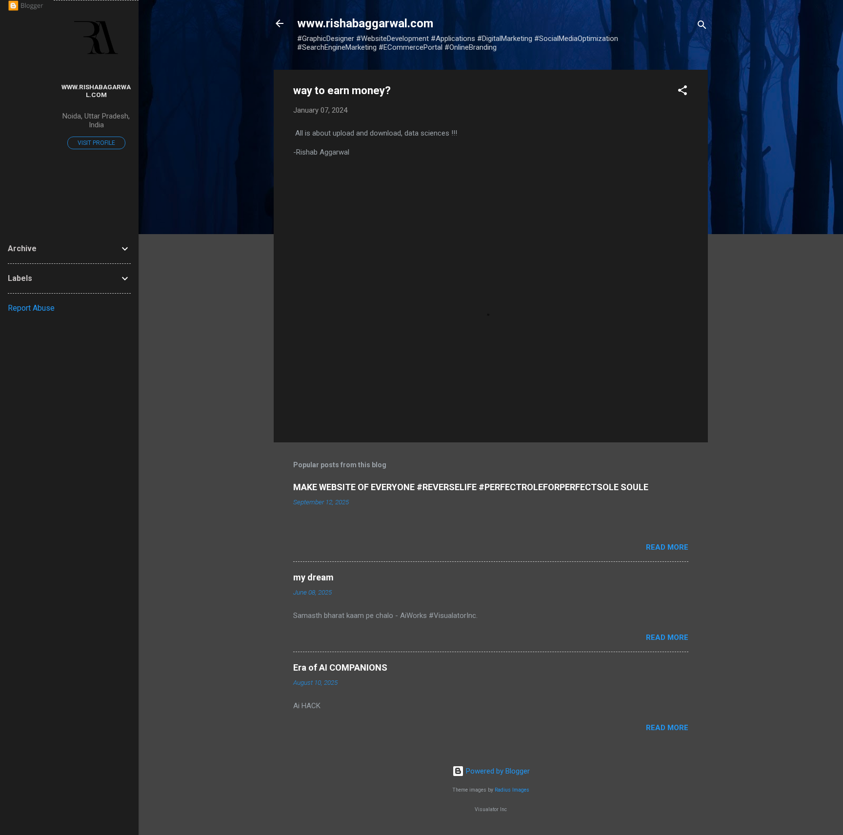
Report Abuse (31, 308)
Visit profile (96, 142)
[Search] (702, 26)
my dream (313, 577)
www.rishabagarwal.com (96, 91)
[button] (682, 91)
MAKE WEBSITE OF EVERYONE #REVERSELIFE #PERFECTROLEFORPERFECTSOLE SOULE (470, 487)
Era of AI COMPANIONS (340, 667)
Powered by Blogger (497, 771)
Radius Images (512, 790)
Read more (667, 547)
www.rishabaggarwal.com (365, 23)
